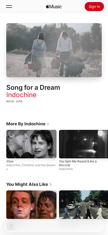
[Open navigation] (9, 6)
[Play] (54, 50)
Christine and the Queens (31, 166)
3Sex (10, 161)
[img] (54, 6)
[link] (27, 124)
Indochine (21, 95)
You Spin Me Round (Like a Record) (78, 163)
